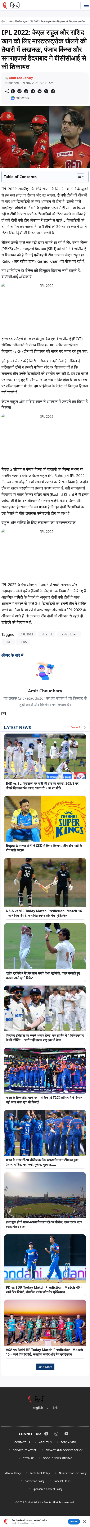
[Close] (84, 1521)
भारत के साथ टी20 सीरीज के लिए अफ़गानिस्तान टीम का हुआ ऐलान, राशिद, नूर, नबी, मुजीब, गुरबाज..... (42, 1162)
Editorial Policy (12, 1473)
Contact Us (22, 1442)
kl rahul (46, 634)
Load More (45, 1367)
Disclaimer (68, 1442)
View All (77, 727)
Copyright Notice (25, 1450)
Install (73, 1521)
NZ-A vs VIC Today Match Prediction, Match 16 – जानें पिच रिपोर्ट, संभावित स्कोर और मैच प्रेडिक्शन (44, 913)
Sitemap (28, 1458)
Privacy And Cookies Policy (64, 1450)
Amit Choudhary (21, 78)
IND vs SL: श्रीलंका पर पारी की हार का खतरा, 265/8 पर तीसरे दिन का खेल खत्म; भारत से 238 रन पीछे (42, 785)
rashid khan (68, 634)
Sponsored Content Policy (47, 1489)
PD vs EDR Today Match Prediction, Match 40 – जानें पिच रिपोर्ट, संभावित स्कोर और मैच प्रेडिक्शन (44, 1289)
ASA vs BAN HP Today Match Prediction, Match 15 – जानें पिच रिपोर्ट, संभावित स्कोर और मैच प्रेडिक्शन (44, 1352)
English (38, 1408)
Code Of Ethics (62, 1481)
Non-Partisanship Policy (72, 1473)
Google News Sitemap (57, 1458)
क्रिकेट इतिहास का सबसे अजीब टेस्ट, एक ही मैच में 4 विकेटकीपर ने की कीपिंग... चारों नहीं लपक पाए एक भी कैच (45, 1037)
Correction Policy (34, 1481)
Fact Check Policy (40, 1473)
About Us (45, 1442)
